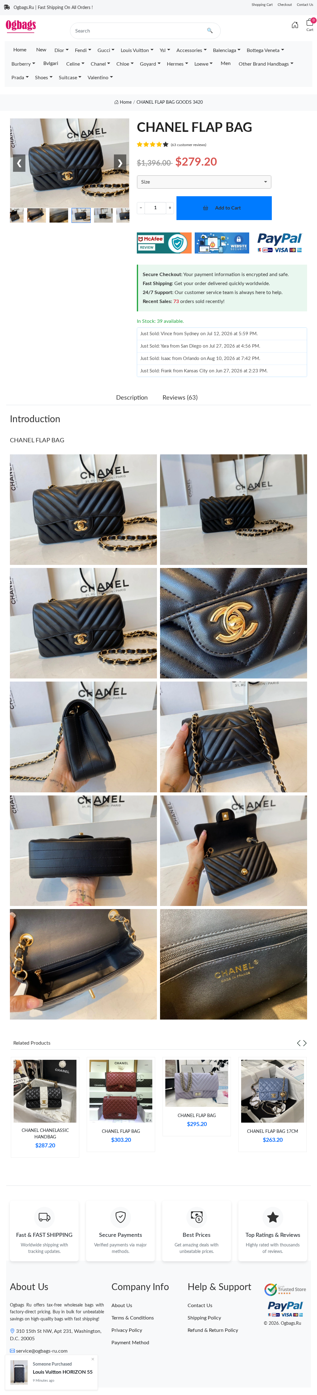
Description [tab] (132, 398)
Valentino (98, 77)
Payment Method (130, 1342)
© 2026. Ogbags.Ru (282, 1323)
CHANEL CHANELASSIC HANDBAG (45, 1134)
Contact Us (305, 4)
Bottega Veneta (263, 50)
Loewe (201, 64)
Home (19, 49)
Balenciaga (224, 50)
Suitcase (68, 77)
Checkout (285, 4)
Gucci (104, 50)
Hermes (175, 64)
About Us (121, 1305)
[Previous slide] (299, 1043)
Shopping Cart (262, 4)
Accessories (189, 50)
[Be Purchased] (19, 1372)
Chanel (98, 64)
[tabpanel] (45, 1110)
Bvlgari (50, 63)
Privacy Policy (126, 1330)
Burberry (21, 64)
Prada (17, 77)
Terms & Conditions (132, 1317)
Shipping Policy (204, 1317)
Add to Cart (228, 208)
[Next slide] (305, 1043)
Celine (73, 64)
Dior (59, 50)
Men (226, 63)
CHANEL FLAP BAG (37, 440)
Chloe (122, 64)
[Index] (295, 25)
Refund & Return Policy (213, 1330)
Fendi (81, 50)
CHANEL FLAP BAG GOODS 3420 (170, 102)
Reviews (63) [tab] (180, 398)
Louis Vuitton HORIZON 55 (63, 1372)
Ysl (163, 50)
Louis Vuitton (135, 50)
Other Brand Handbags (264, 64)
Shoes (41, 77)
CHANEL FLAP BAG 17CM (272, 1131)
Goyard (148, 64)
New (41, 49)
